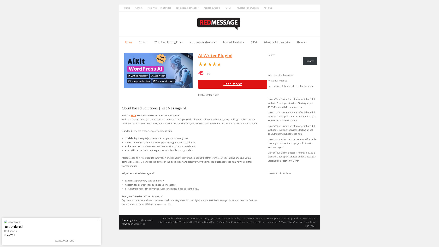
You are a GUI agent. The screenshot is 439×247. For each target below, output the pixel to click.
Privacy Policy (193, 218)
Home (127, 7)
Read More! (232, 84)
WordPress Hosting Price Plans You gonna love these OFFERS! (285, 218)
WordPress (139, 223)
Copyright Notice (212, 218)
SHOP (228, 7)
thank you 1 (310, 225)
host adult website (212, 7)
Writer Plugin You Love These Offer (298, 222)
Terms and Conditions (172, 218)
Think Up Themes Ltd (142, 220)
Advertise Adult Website (248, 7)
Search (271, 54)
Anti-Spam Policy (232, 218)
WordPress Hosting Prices (159, 7)
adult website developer (187, 7)
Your (133, 115)
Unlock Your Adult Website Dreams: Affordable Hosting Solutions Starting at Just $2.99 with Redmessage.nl (292, 143)
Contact (138, 7)
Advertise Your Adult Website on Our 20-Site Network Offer (186, 222)
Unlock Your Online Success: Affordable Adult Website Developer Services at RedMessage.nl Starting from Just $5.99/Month (292, 156)
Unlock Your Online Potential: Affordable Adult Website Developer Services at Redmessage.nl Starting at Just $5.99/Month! (292, 116)
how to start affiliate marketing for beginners (291, 85)
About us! (268, 7)
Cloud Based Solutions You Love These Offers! (241, 222)
